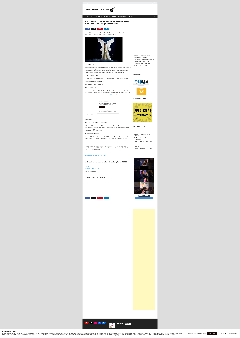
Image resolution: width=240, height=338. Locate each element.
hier (115, 111)
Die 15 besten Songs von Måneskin (141, 67)
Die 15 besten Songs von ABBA (140, 65)
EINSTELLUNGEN (233, 333)
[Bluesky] (104, 323)
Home (87, 16)
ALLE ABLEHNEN (222, 333)
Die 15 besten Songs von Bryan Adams (142, 63)
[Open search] (154, 16)
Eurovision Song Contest (119, 16)
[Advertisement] (144, 259)
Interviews (107, 16)
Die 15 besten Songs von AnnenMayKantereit (144, 59)
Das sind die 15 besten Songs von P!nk (142, 55)
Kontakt (131, 16)
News (92, 16)
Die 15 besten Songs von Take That (141, 53)
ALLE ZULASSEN (212, 333)
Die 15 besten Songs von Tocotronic (141, 61)
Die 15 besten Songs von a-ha (140, 70)
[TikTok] (152, 3)
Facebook (87, 166)
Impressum (123, 335)
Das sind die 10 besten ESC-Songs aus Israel (143, 148)
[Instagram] (151, 3)
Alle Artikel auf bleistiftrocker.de (92, 168)
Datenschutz (117, 335)
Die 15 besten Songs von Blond (140, 50)
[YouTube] (149, 3)
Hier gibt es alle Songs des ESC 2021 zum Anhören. (96, 155)
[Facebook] (154, 3)
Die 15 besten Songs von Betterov (141, 57)
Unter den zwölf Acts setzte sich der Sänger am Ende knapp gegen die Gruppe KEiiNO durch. (104, 94)
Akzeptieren (102, 107)
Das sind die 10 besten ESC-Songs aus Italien (143, 132)
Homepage (87, 165)
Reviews (98, 16)
